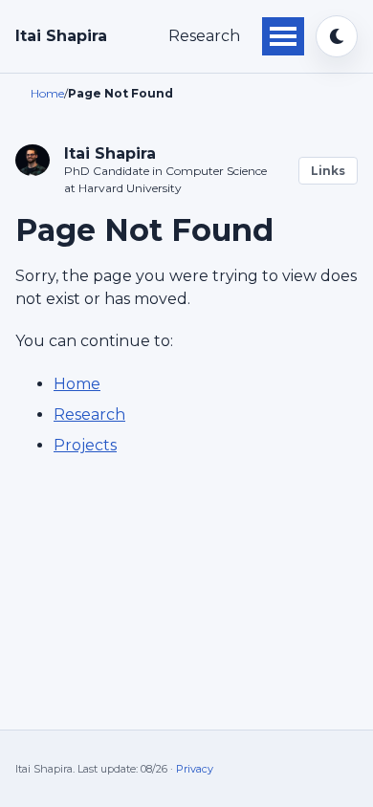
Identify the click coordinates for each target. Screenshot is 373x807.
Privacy (194, 768)
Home (77, 384)
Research (204, 36)
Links (328, 171)
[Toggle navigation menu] (283, 36)
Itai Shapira (61, 36)
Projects (85, 445)
